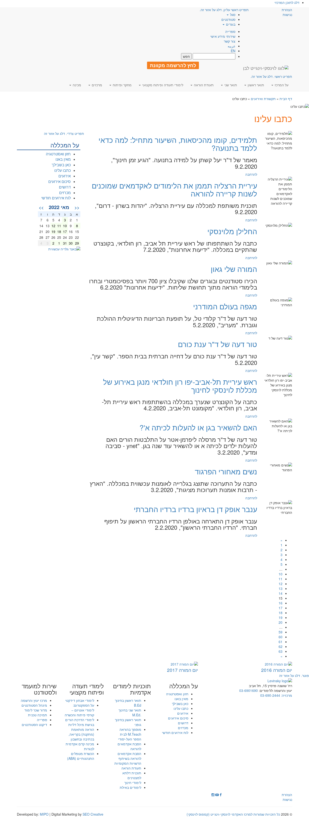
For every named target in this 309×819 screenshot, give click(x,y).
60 (280, 636)
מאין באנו (63, 159)
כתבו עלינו (62, 170)
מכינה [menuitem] (76, 84)
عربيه (231, 45)
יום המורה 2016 (276, 670)
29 (77, 243)
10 (280, 574)
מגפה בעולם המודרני (225, 306)
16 (280, 603)
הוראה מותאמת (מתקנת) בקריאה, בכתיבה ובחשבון (81, 734)
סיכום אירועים (59, 181)
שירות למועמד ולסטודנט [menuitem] (39, 689)
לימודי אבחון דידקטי (79, 700)
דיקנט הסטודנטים (34, 724)
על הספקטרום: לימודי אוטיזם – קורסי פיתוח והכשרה (79, 710)
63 (280, 651)
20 (280, 622)
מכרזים (65, 192)
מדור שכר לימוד (35, 710)
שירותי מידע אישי (222, 36)
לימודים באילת (130, 787)
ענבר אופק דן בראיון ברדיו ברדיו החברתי (195, 509)
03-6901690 (248, 690)
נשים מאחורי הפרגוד (226, 471)
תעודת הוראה (131, 768)
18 (280, 612)
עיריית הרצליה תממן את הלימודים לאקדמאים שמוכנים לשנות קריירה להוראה (174, 189)
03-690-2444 (270, 695)
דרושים (65, 187)
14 (280, 593)
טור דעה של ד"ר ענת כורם (217, 344)
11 (280, 578)
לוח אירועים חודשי (56, 198)
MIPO (44, 814)
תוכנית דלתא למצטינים (131, 775)
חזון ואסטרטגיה (58, 154)
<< (77, 207)
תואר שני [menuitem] (230, 84)
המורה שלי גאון (234, 269)
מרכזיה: (286, 695)
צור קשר (229, 41)
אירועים (64, 176)
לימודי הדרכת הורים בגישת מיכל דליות (79, 722)
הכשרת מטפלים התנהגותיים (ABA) (80, 756)
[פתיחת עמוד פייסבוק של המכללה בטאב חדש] (221, 794)
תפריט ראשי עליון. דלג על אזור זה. (224, 9)
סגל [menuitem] (232, 14)
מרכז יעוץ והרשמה (34, 700)
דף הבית (286, 98)
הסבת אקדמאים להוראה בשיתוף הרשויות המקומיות (127, 758)
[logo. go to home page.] (265, 68)
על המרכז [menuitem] (281, 84)
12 (280, 583)
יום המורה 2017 (182, 670)
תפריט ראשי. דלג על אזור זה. (271, 76)
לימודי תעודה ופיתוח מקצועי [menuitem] (162, 84)
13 (280, 588)
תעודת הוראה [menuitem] (203, 84)
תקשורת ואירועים (263, 98)
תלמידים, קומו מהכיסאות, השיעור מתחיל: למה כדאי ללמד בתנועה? (177, 144)
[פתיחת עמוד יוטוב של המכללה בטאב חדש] (217, 794)
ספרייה (230, 31)
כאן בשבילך (61, 164)
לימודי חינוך (132, 782)
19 (280, 617)
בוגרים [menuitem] (230, 24)
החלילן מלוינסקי (232, 231)
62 (280, 646)
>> (41, 207)
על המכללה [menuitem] (183, 686)
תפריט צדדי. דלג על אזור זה (64, 133)
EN (233, 50)
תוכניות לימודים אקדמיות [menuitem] (132, 689)
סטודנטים (228, 19)
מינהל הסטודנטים (34, 705)
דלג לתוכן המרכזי (286, 2)
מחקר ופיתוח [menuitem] (122, 84)
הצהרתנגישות (287, 12)
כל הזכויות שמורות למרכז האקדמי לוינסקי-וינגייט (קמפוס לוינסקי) (233, 814)
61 (280, 641)
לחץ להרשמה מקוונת (173, 65)
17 (280, 607)
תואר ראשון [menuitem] (255, 84)
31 (65, 243)
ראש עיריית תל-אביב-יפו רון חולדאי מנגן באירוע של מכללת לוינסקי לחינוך (180, 386)
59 (280, 632)
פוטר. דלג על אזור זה (294, 675)
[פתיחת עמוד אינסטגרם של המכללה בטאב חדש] (212, 794)
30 (71, 243)
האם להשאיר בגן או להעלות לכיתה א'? (198, 427)
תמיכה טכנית (37, 714)
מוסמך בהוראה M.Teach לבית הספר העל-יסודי (129, 734)
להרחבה (251, 174)
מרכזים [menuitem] (96, 84)
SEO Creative (93, 814)
